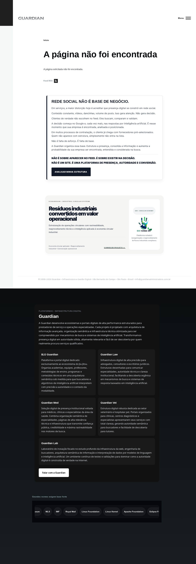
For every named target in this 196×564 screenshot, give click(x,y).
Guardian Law (109, 354)
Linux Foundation (85, 511)
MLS (42, 511)
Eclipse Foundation (153, 511)
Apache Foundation (128, 511)
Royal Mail (65, 511)
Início (46, 40)
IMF (52, 511)
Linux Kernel (106, 511)
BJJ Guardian (49, 354)
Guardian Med (50, 402)
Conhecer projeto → (114, 247)
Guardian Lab (49, 443)
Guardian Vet (109, 402)
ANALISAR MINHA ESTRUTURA (71, 172)
